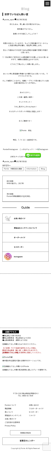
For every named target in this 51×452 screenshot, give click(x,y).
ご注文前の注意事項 (12, 422)
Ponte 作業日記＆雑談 (13, 169)
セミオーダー (34, 412)
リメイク (32, 415)
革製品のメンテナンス (13, 415)
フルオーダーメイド (36, 408)
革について (9, 412)
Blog (43, 169)
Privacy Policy (10, 425)
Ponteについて (10, 405)
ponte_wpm (9, 19)
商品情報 (8, 408)
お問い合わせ (34, 405)
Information (31, 169)
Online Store (25, 433)
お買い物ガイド (10, 419)
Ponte (9, 3)
